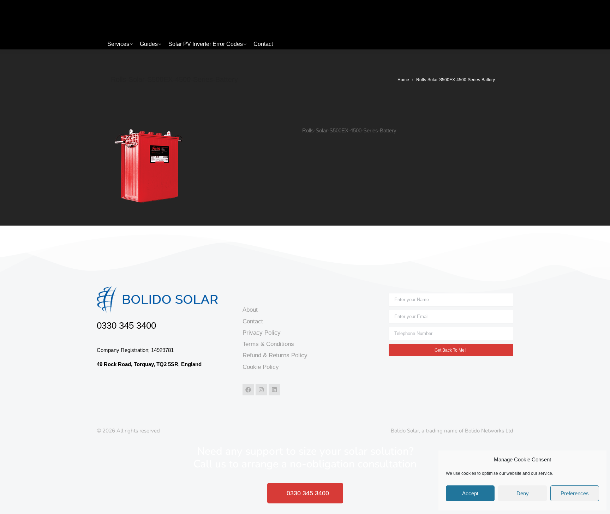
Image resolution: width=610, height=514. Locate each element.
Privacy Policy (262, 332)
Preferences (575, 493)
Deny (522, 493)
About (250, 309)
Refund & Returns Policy (275, 355)
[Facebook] (248, 389)
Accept (470, 493)
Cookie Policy (261, 367)
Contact (253, 321)
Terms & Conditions (268, 344)
